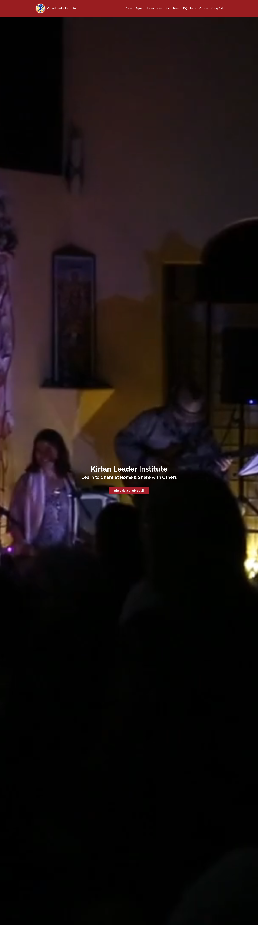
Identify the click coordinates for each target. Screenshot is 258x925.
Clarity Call (217, 8)
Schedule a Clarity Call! (129, 490)
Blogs (176, 8)
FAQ (185, 8)
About (129, 8)
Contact (203, 8)
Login (193, 8)
